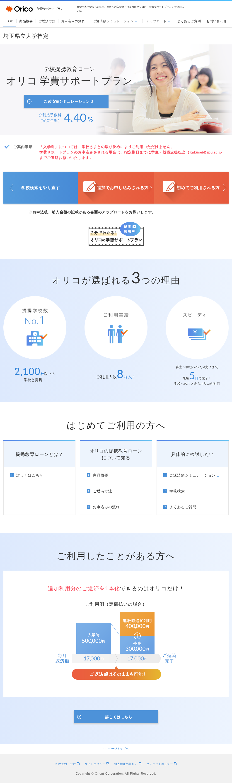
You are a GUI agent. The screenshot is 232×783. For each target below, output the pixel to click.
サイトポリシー (95, 764)
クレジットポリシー (160, 764)
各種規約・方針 (65, 764)
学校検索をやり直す (40, 187)
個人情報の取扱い (126, 764)
